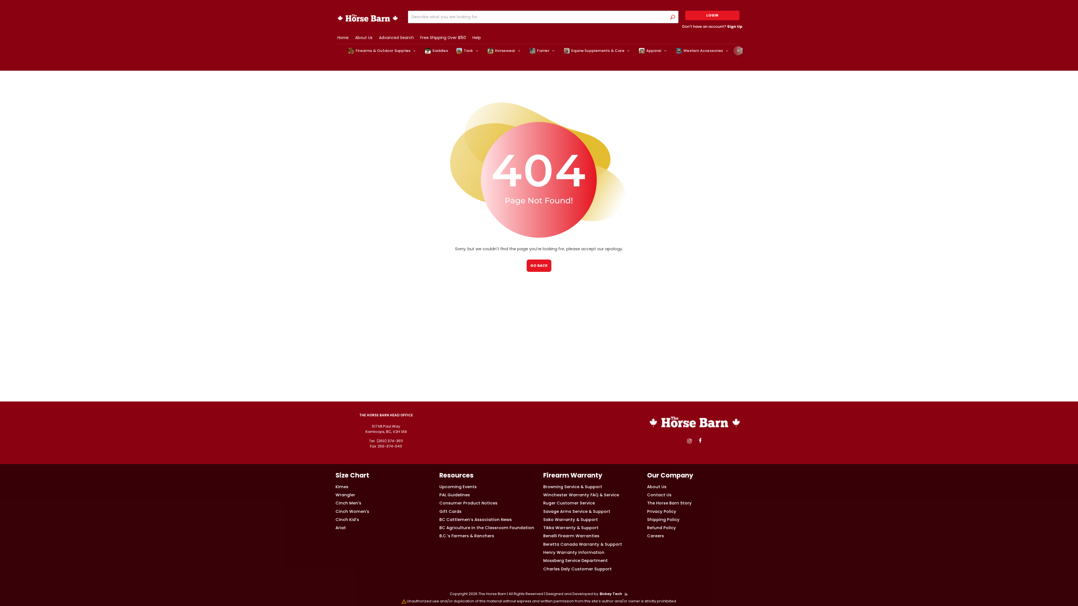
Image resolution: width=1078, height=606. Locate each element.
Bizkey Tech (611, 593)
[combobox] (538, 16)
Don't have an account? (712, 26)
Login (712, 15)
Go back (539, 265)
